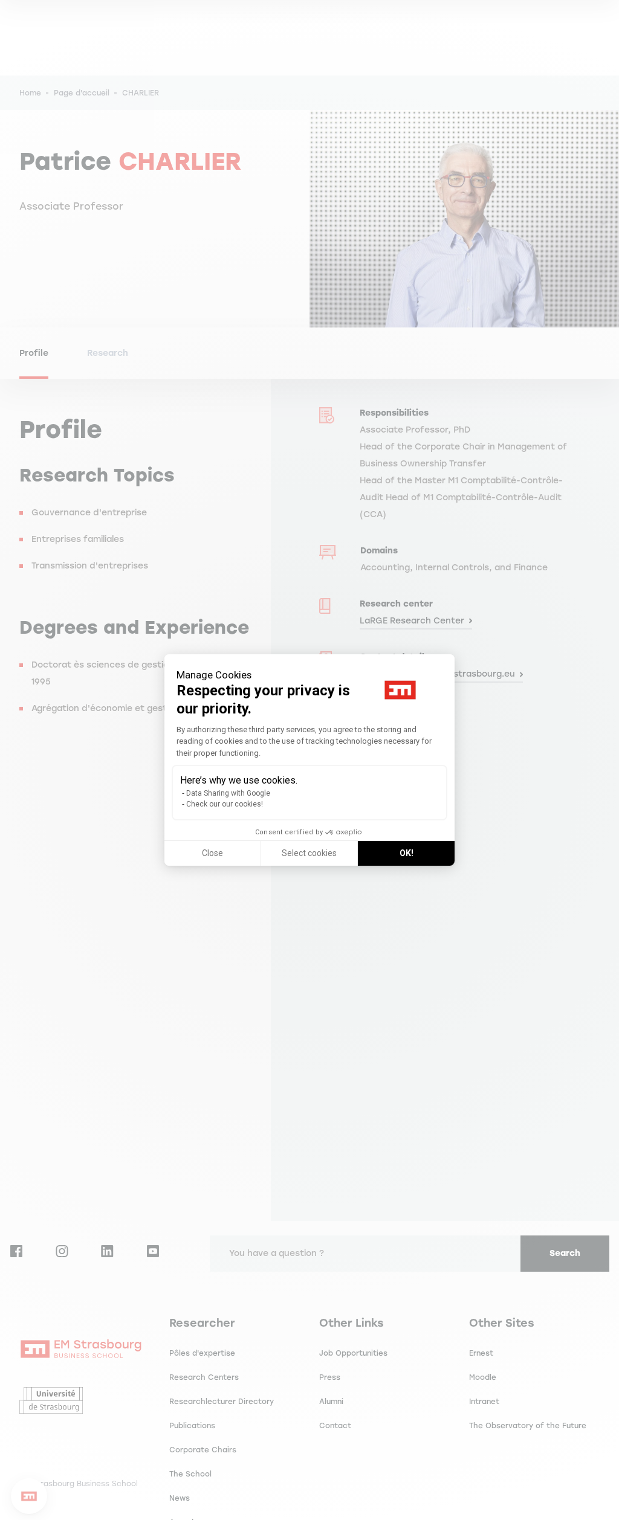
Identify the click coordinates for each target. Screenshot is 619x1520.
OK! (406, 853)
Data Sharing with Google (228, 793)
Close (212, 853)
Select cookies (309, 853)
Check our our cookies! (224, 804)
